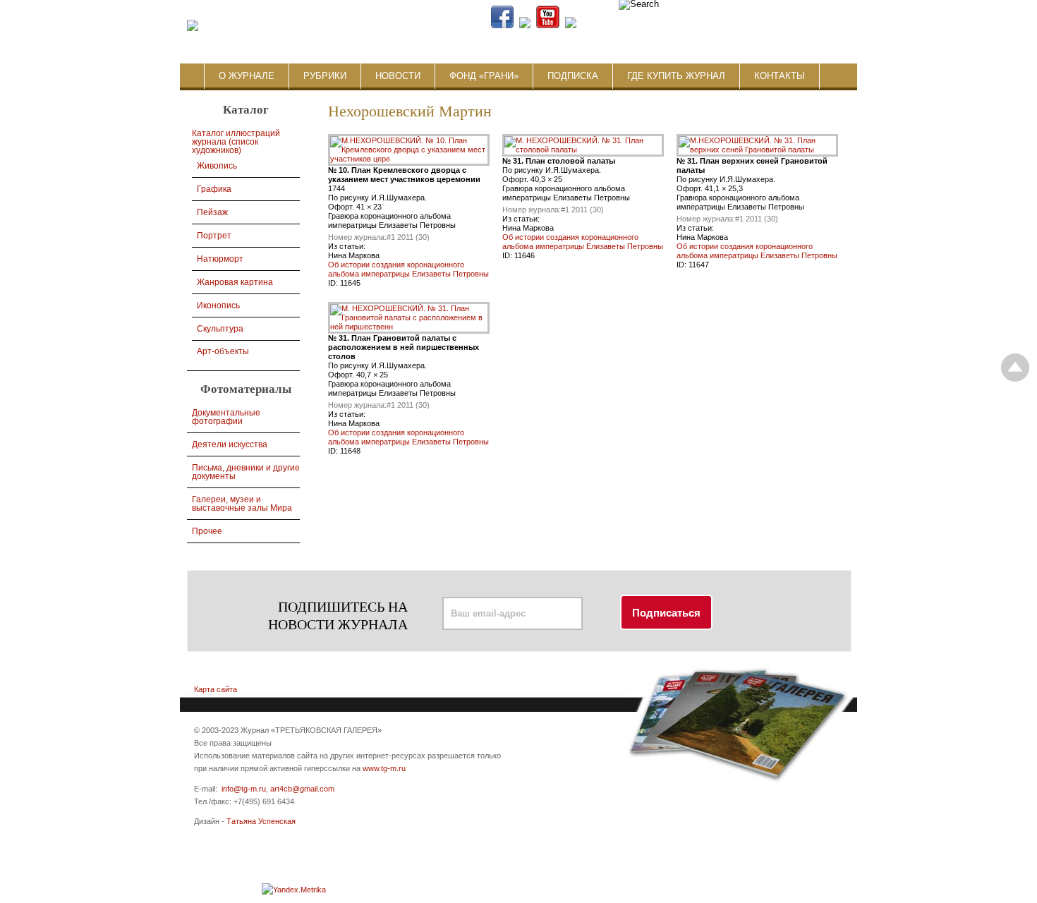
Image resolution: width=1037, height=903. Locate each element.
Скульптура (220, 329)
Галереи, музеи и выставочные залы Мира (242, 504)
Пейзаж (212, 212)
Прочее (207, 531)
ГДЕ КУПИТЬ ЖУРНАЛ (676, 76)
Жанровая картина (235, 282)
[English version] (778, 25)
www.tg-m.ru (384, 768)
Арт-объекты (223, 351)
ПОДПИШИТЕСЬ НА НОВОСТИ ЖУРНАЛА (338, 615)
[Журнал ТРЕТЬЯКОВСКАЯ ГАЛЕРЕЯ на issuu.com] (661, 25)
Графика (214, 189)
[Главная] (192, 26)
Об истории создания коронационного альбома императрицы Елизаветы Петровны (408, 269)
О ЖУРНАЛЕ (246, 76)
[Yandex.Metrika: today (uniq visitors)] (294, 889)
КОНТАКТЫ (779, 76)
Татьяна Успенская (261, 821)
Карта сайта (215, 689)
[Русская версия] (767, 25)
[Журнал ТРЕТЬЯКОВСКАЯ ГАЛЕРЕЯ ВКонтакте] (524, 25)
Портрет (214, 236)
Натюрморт (220, 259)
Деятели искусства (229, 444)
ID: (334, 283)
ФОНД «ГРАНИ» (483, 76)
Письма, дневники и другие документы (246, 472)
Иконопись (218, 305)
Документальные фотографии (226, 417)
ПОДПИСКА (572, 76)
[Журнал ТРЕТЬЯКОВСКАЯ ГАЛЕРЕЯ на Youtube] (547, 25)
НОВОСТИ (397, 76)
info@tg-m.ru (244, 788)
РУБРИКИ (324, 76)
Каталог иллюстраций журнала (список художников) (236, 141)
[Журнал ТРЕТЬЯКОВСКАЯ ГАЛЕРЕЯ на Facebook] (502, 25)
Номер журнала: (357, 237)
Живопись (217, 166)
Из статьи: (346, 246)
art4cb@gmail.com (302, 788)
